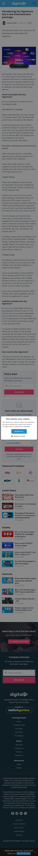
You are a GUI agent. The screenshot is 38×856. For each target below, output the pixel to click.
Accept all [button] (19, 431)
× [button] (35, 418)
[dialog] (19, 428)
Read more (26, 426)
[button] (19, 436)
